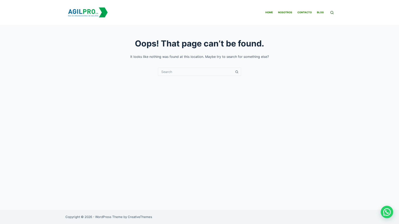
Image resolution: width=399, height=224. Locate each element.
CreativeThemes (140, 217)
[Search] (332, 12)
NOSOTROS (285, 12)
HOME (269, 12)
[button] (387, 212)
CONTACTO (304, 12)
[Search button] (237, 72)
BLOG (320, 12)
